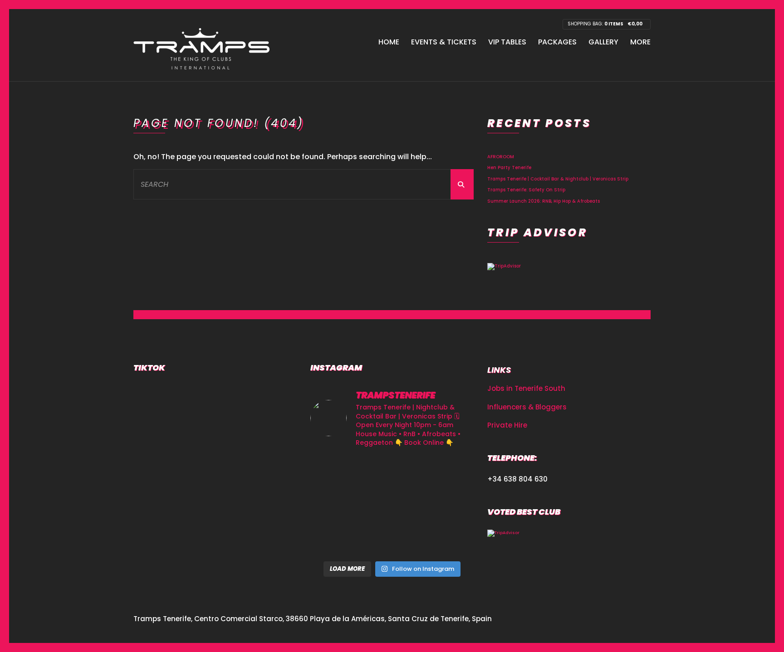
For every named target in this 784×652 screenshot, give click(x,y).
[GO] (462, 184)
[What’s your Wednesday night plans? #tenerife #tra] (448, 505)
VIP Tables (507, 42)
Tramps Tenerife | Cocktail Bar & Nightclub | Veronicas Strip (557, 179)
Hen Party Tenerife (509, 167)
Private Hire (507, 425)
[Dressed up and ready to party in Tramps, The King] (391, 472)
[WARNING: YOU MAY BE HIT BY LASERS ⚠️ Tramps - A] (448, 539)
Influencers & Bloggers (527, 407)
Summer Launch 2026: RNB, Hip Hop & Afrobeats (543, 201)
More (640, 42)
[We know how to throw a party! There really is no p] (391, 505)
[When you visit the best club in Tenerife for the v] (448, 472)
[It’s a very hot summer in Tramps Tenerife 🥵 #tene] (391, 539)
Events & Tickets (443, 42)
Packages (557, 42)
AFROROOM (500, 157)
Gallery (603, 42)
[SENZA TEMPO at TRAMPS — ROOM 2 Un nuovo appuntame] (336, 472)
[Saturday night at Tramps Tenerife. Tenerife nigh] (336, 539)
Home (388, 42)
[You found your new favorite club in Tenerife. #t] (336, 505)
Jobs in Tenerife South (526, 388)
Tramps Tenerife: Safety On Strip (526, 190)
